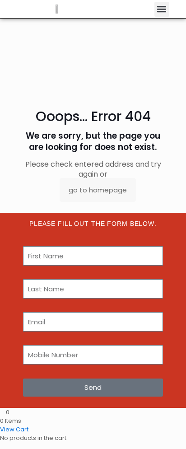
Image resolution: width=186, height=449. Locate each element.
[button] (161, 9)
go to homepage (98, 190)
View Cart (14, 429)
